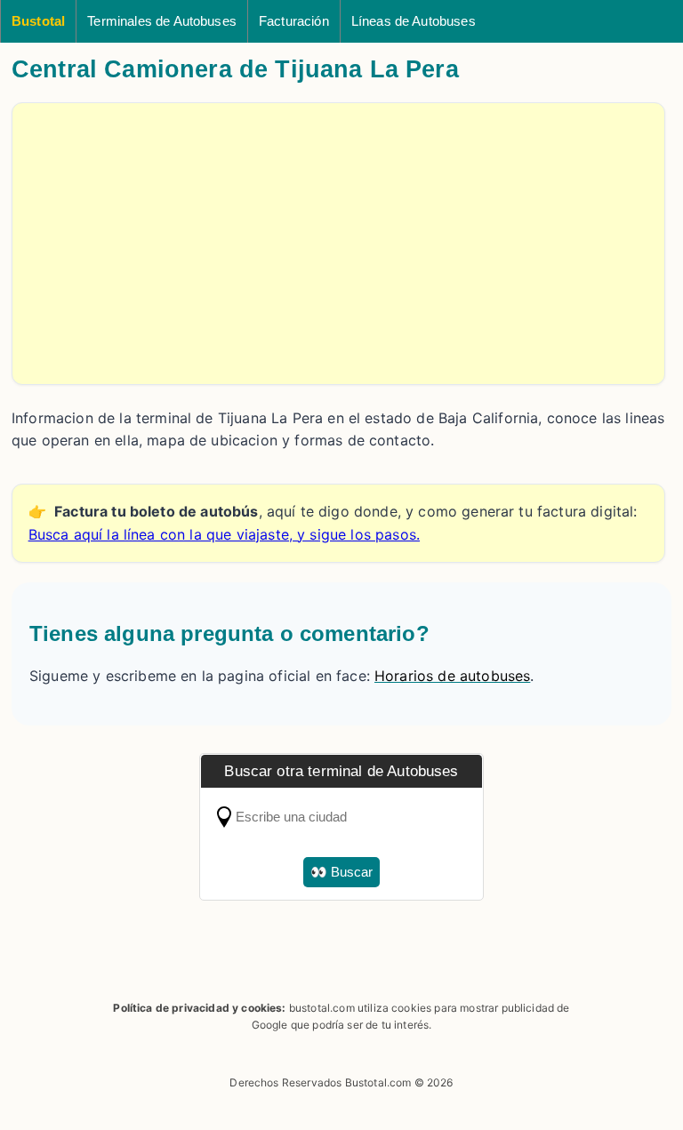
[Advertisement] (338, 243)
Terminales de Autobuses (162, 20)
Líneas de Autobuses (413, 20)
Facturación (294, 20)
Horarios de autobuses (452, 676)
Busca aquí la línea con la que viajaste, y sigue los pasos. (224, 534)
